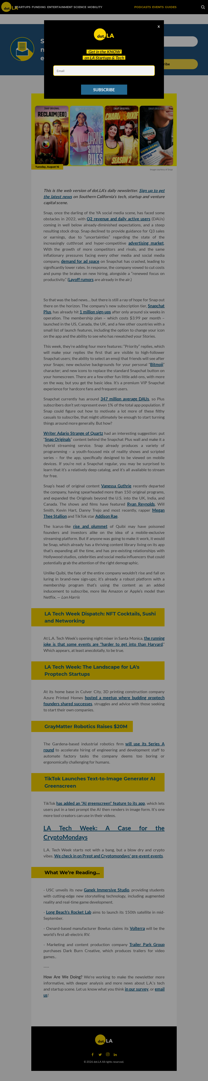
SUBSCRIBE (104, 89)
